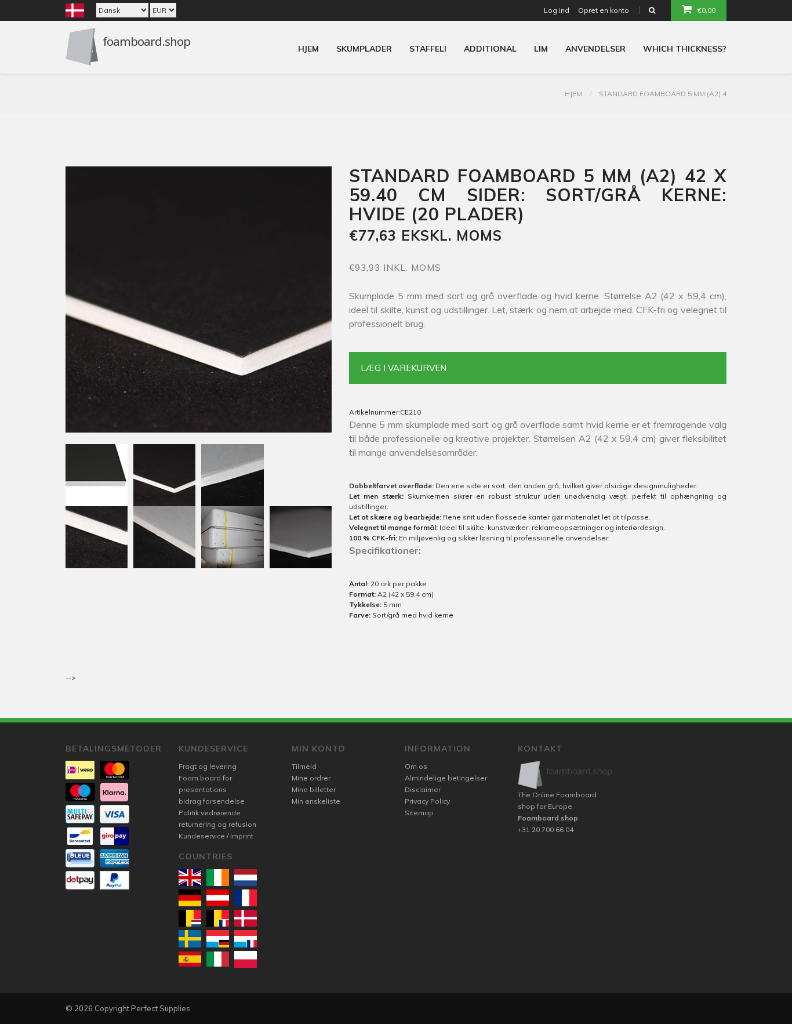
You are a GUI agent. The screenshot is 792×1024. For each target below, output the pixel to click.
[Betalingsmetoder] (80, 770)
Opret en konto (603, 10)
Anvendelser (595, 48)
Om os (416, 766)
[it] (217, 959)
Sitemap (419, 812)
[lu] (217, 938)
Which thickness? (684, 48)
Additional (490, 48)
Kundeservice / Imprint (216, 835)
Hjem (308, 48)
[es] (190, 959)
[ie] (217, 877)
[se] (190, 938)
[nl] (245, 877)
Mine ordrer (311, 778)
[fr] (245, 897)
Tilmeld (304, 766)
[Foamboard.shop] (565, 775)
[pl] (245, 959)
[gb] (190, 877)
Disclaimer (423, 789)
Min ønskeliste (316, 801)
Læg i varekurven (403, 367)
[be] (190, 918)
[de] (190, 897)
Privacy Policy (427, 801)
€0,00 (706, 10)
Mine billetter (314, 789)
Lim (541, 48)
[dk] (245, 918)
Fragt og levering (208, 766)
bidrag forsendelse (212, 801)
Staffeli (427, 48)
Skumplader (364, 48)
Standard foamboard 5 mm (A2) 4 (662, 93)
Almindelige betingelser (446, 778)
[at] (217, 897)
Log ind (556, 10)
